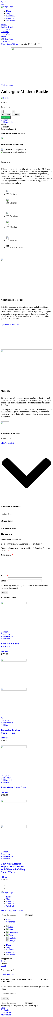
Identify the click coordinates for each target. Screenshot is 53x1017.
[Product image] (13, 690)
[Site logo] (7, 7)
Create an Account (8, 974)
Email (4, 581)
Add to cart (6, 114)
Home (4, 44)
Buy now (16, 114)
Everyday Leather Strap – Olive (10, 731)
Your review (7, 555)
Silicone (15, 44)
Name (4, 576)
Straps (9, 44)
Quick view (6, 634)
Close (3, 961)
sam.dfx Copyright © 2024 (12, 910)
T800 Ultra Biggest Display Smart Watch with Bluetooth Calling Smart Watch (13, 867)
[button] (6, 117)
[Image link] (7, 892)
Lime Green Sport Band (13, 787)
